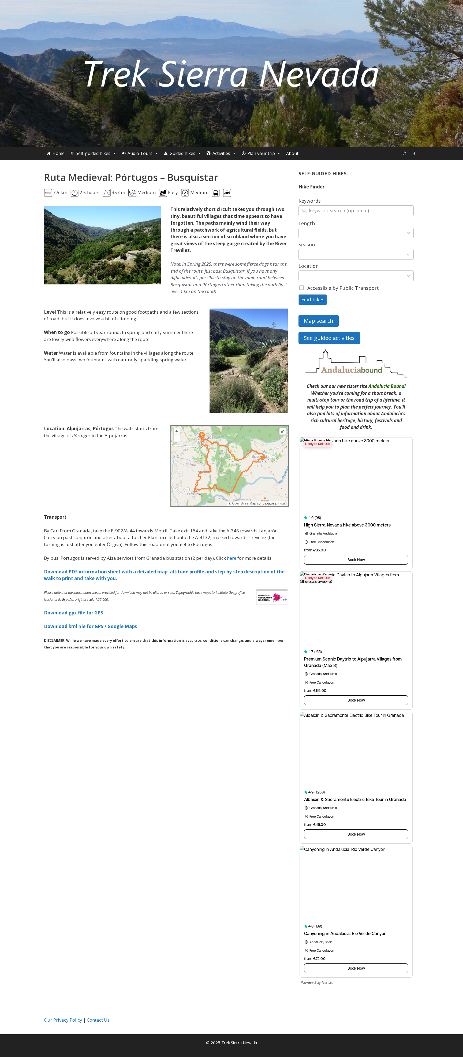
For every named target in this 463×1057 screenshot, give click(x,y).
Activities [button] (221, 153)
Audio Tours (140, 153)
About (292, 153)
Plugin (282, 503)
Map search (318, 320)
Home (59, 153)
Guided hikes (182, 153)
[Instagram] (404, 153)
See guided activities (329, 338)
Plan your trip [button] (261, 153)
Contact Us (98, 1020)
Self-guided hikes (93, 153)
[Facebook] (414, 153)
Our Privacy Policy (63, 1020)
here (231, 558)
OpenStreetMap (244, 503)
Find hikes (312, 299)
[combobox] (351, 233)
